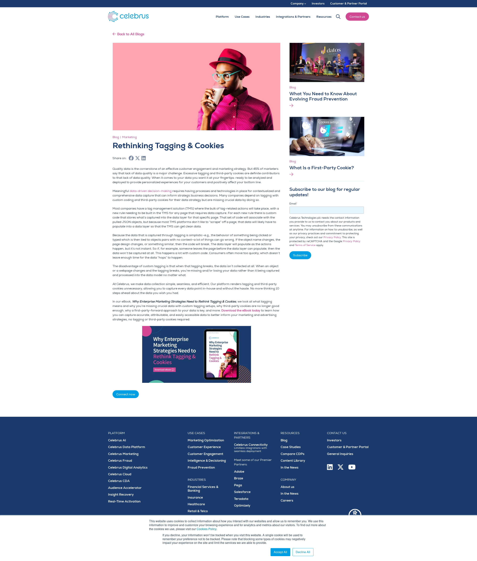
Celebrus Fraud (120, 461)
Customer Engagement (205, 454)
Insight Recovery (121, 495)
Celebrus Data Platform (126, 447)
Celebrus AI (117, 440)
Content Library (293, 461)
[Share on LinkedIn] (143, 158)
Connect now (125, 394)
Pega (238, 485)
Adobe (239, 472)
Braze (238, 478)
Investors (334, 440)
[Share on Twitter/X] (137, 158)
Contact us (357, 17)
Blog (284, 440)
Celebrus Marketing (123, 454)
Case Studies (291, 447)
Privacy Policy (332, 237)
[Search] (338, 16)
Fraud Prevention (201, 467)
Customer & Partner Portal (348, 447)
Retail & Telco (198, 511)
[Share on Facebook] (131, 158)
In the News (289, 467)
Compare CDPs (292, 454)
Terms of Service (305, 245)
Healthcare (196, 504)
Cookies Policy (206, 529)
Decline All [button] (303, 552)
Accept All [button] (280, 552)
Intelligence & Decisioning (207, 461)
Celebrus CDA (119, 481)
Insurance (195, 497)
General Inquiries (340, 454)
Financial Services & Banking (203, 489)
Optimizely (242, 506)
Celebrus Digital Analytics (128, 467)
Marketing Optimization (206, 440)
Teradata (241, 499)
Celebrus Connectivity (251, 448)
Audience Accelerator (125, 488)
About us (287, 487)
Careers (287, 500)
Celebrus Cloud (119, 474)
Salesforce (242, 492)
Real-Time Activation (124, 501)
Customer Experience (204, 447)
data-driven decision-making (151, 191)
